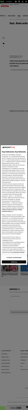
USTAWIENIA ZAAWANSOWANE (14, 257)
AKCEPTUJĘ (14, 262)
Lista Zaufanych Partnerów (18, 252)
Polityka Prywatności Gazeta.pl (9, 209)
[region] (14, 205)
